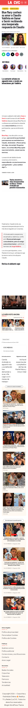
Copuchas (5, 8)
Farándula (14, 534)
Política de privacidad (10, 632)
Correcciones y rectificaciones (13, 654)
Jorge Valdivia (16, 246)
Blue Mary (5, 135)
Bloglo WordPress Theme (14, 705)
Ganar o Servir (6, 339)
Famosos (5, 679)
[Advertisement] (14, 100)
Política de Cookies (9, 638)
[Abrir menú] (25, 2)
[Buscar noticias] (21, 2)
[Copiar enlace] (21, 54)
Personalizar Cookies (10, 635)
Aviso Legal (6, 660)
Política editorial (8, 651)
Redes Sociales (14, 8)
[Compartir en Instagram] (17, 54)
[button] (8, 351)
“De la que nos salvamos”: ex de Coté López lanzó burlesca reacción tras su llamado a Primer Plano (20, 329)
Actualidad (14, 583)
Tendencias (6, 682)
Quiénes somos (8, 648)
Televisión (5, 676)
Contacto (5, 657)
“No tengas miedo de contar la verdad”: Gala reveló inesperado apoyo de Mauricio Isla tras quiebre (14, 613)
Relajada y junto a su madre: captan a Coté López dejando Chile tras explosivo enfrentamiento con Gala (8, 330)
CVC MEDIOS (7, 347)
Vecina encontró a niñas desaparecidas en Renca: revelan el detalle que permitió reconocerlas (14, 588)
